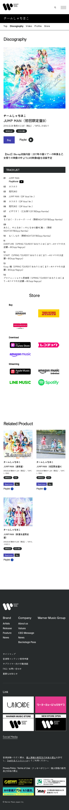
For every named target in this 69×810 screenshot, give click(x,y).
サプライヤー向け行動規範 (15, 663)
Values (22, 628)
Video (29, 26)
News (6, 637)
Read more (9, 484)
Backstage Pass (27, 642)
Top (5, 26)
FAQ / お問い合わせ (12, 668)
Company (24, 618)
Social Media (10, 736)
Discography (17, 26)
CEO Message (26, 633)
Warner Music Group (51, 618)
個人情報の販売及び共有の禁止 (41, 757)
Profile (38, 26)
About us (23, 623)
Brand (7, 618)
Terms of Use (23, 768)
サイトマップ (9, 653)
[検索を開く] (55, 7)
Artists (6, 623)
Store (47, 26)
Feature (7, 633)
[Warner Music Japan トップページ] (11, 6)
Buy (9, 140)
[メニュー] (63, 7)
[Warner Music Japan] (11, 606)
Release (7, 628)
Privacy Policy (9, 768)
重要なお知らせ (10, 673)
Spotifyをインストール (17, 760)
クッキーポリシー (40, 768)
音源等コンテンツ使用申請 (15, 658)
